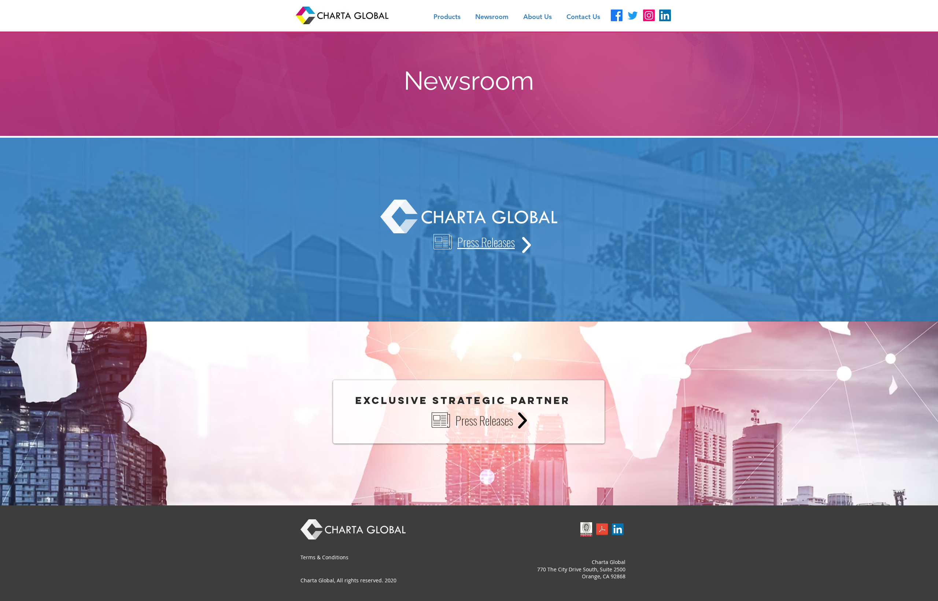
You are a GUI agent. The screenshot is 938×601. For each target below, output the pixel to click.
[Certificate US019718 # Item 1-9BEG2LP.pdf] (586, 530)
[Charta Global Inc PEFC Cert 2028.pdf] (602, 530)
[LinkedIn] (665, 15)
